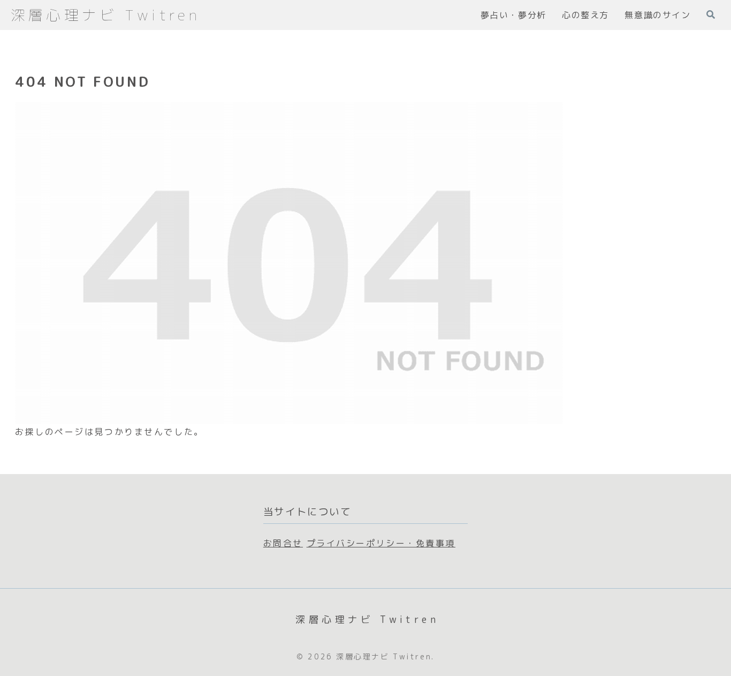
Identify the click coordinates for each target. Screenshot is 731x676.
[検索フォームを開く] (710, 14)
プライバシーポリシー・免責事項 (381, 543)
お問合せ (283, 543)
